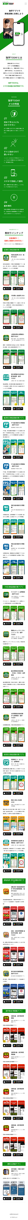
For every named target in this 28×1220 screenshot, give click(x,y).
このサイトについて (14, 1214)
